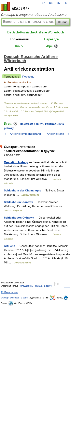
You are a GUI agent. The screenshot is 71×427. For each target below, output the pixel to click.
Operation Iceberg (16, 162)
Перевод (28, 76)
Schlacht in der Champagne (22, 190)
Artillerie (9, 245)
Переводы (52, 39)
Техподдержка (25, 286)
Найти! (62, 22)
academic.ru (15, 6)
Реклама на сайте (43, 286)
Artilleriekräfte (55, 133)
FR (65, 3)
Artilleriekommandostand (25, 133)
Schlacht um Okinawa (18, 202)
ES (58, 3)
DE (51, 3)
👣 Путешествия (9, 292)
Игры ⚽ (52, 46)
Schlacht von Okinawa (19, 217)
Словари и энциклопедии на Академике (33, 15)
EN (43, 3)
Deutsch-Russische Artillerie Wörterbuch (35, 32)
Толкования (19, 39)
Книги (19, 46)
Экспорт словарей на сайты (15, 297)
